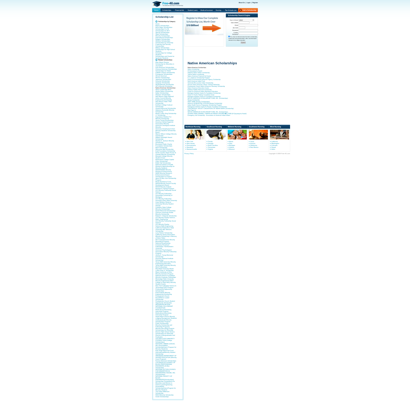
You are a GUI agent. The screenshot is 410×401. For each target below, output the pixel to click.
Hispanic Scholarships (162, 95)
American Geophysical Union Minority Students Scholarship (165, 129)
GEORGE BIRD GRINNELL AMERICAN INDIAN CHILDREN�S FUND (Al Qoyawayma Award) (217, 113)
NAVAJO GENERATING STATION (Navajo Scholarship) (205, 103)
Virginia (210, 149)
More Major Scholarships (163, 27)
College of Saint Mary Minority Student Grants (165, 283)
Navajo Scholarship (194, 100)
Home (156, 10)
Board (157, 132)
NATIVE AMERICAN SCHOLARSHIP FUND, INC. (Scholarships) (208, 98)
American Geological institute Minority (165, 126)
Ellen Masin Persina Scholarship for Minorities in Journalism (164, 64)
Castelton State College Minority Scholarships (163, 208)
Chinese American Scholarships (166, 69)
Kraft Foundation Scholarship (165, 151)
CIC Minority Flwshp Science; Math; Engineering (165, 218)
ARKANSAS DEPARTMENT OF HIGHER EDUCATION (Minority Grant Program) (166, 357)
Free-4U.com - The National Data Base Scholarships (168, 4)
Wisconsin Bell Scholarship (164, 149)
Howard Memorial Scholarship (165, 108)
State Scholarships (161, 34)
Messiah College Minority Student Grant (163, 157)
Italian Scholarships (162, 93)
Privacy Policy (189, 153)
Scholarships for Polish (163, 71)
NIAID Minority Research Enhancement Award (163, 174)
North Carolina (213, 145)
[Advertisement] (225, 54)
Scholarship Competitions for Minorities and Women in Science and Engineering (165, 383)
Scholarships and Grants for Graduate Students (164, 57)
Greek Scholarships (162, 396)
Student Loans (193, 10)
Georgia (210, 143)
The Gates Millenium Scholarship (162, 392)
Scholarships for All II (162, 31)
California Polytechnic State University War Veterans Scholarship (164, 229)
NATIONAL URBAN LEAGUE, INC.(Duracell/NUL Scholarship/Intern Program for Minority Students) (165, 346)
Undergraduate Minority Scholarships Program (163, 320)
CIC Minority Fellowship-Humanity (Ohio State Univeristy (166, 199)
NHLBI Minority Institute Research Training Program (164, 187)
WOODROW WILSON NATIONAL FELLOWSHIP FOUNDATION (164, 306)
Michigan (232, 145)
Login (248, 2)
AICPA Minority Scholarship (164, 84)
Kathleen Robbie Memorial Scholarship (200, 90)
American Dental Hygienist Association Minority (164, 123)
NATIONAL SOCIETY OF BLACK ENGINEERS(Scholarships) (164, 377)
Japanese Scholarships (163, 79)
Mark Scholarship (161, 147)
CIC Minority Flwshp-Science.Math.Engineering (164, 225)
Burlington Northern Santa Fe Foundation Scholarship (204, 93)
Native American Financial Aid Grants (199, 76)
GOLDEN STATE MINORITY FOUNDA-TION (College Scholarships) (165, 340)
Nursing (218, 10)
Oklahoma (253, 145)
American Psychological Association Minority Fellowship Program (165, 251)
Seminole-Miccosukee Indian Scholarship (200, 83)
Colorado (274, 145)
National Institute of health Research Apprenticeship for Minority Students (165, 166)
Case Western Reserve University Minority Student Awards (164, 203)
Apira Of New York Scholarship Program (165, 179)
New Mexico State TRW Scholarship (163, 102)
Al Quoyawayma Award (195, 71)
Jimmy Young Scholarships (164, 120)
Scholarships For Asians (163, 176)
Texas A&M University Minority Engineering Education (165, 262)
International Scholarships (164, 37)
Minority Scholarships (162, 36)
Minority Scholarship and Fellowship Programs (163, 326)
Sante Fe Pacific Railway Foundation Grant (201, 95)
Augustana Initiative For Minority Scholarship (163, 117)
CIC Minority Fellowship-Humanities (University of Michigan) (163, 195)
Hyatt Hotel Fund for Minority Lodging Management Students (166, 317)
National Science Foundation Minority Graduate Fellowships (165, 276)
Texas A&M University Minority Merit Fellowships (165, 266)
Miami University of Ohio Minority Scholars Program (164, 273)
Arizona (252, 143)
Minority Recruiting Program (164, 328)
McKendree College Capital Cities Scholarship (164, 160)
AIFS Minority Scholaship (163, 86)
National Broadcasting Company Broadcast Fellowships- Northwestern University (164, 245)
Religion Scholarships (162, 39)
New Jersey (191, 143)
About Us (242, 2)
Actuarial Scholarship (162, 81)
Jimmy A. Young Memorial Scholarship (164, 256)
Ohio (230, 143)
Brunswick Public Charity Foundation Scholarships (163, 145)
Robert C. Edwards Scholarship (166, 216)
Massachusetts (192, 149)
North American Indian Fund (196, 81)
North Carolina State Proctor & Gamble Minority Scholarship (165, 153)
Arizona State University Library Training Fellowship (204, 84)
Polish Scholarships (162, 323)
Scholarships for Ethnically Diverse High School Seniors (165, 331)
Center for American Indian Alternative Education (203, 91)
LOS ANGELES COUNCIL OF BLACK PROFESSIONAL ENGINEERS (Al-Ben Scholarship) (165, 365)
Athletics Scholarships (162, 41)
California (274, 141)
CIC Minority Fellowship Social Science (165, 221)
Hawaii (273, 147)
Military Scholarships (162, 48)
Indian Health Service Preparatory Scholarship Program (205, 105)
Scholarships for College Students (163, 53)
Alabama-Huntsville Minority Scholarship (164, 111)
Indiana (231, 147)
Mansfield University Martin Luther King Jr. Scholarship (164, 269)
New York (190, 141)
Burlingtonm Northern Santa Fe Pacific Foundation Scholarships (207, 107)
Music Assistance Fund (163, 182)
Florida (210, 141)
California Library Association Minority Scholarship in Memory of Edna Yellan (166, 236)
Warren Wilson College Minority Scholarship (166, 134)
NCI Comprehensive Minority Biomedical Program (165, 240)
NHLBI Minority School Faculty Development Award (165, 184)
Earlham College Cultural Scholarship (163, 105)
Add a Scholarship (249, 10)
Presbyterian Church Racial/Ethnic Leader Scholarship (162, 297)
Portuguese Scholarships (163, 74)
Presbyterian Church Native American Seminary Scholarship (206, 86)
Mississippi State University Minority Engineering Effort (164, 279)
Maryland (190, 147)
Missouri (232, 149)
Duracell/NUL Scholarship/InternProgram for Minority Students (165, 388)
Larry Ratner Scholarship (163, 233)
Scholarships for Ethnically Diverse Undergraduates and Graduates (165, 335)
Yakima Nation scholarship (196, 74)
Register (255, 2)
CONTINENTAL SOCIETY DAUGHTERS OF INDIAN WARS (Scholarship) (211, 108)
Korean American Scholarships (165, 361)
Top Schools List (230, 10)
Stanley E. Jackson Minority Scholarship (164, 141)
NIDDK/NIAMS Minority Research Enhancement (163, 170)
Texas (252, 141)
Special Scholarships (162, 32)
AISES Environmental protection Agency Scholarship (204, 79)
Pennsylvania (191, 145)
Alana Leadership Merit (163, 89)
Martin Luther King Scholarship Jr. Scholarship (165, 114)
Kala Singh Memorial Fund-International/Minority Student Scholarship (165, 352)
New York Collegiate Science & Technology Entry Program (165, 286)
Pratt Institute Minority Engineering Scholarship (163, 293)
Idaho (273, 149)
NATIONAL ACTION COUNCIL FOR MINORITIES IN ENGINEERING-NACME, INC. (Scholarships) (165, 371)
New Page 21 (192, 110)
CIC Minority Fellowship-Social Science (165, 191)
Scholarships (166, 10)
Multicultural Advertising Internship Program (163, 310)
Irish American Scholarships (164, 67)
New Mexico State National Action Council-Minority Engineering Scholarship (164, 98)
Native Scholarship (193, 69)
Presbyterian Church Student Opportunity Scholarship (165, 302)
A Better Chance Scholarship (165, 72)
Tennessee (211, 147)
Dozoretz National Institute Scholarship (164, 259)
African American (161, 76)
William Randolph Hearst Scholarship (163, 138)
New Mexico (254, 147)
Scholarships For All (162, 29)
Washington (275, 143)
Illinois (231, 141)
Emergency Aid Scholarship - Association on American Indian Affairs (209, 115)
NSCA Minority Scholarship (164, 395)
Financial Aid (179, 10)
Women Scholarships (162, 77)
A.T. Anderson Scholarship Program (199, 78)
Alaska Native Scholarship (164, 91)
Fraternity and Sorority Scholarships (163, 45)
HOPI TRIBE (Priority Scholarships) (199, 101)
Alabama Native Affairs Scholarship (199, 72)
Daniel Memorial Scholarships (165, 211)
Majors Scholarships (162, 25)
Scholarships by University (164, 43)
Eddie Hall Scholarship (163, 163)
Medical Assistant (206, 10)
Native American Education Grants (198, 88)
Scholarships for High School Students (165, 50)
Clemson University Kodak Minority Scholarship (164, 213)
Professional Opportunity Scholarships (163, 290)
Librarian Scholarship (162, 83)
